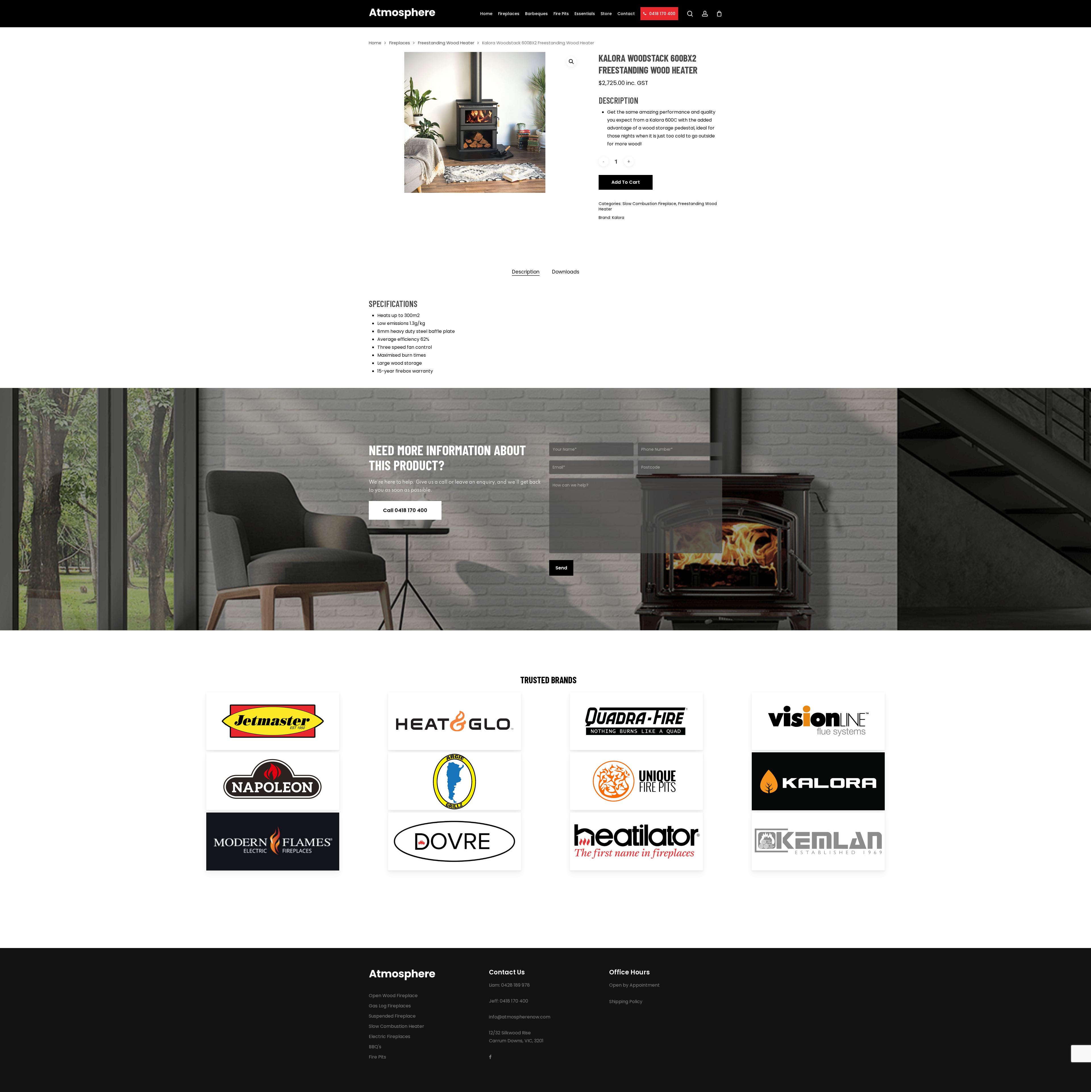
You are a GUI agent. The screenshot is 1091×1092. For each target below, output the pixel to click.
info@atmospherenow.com (519, 1017)
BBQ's (375, 1046)
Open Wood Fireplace (393, 995)
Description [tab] (526, 271)
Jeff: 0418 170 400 (508, 1001)
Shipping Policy (625, 1001)
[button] (571, 62)
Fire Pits (377, 1057)
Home (375, 43)
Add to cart (625, 182)
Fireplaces (399, 43)
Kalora (618, 217)
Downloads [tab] (565, 271)
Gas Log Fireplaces (390, 1006)
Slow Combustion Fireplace (649, 203)
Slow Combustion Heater (396, 1026)
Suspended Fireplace (392, 1016)
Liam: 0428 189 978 (509, 985)
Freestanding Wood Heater (446, 43)
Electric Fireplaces (389, 1036)
